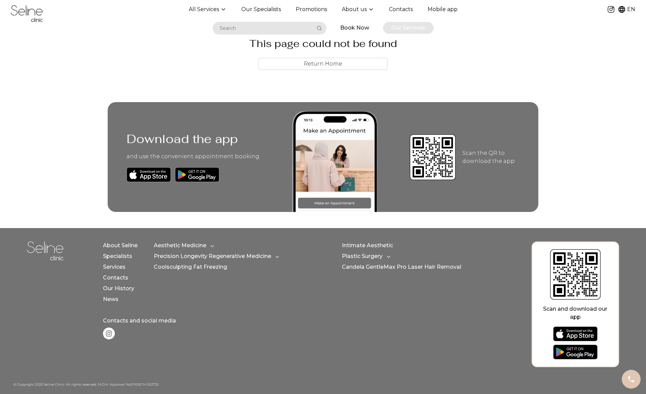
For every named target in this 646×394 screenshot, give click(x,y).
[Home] (27, 13)
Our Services (408, 28)
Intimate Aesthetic (367, 245)
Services (114, 267)
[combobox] (263, 28)
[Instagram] (611, 9)
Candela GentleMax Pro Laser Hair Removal (401, 267)
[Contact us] (631, 379)
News (110, 299)
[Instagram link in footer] (109, 333)
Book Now (354, 28)
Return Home (323, 63)
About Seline (120, 245)
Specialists (117, 256)
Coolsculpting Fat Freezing (190, 267)
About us (354, 9)
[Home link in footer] (45, 251)
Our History (118, 288)
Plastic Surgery (362, 256)
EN (631, 9)
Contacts (115, 277)
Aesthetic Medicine (180, 245)
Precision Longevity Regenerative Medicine (212, 256)
